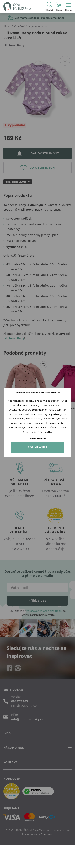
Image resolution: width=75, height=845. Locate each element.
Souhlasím (37, 447)
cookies (36, 409)
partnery (56, 414)
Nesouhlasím (37, 438)
